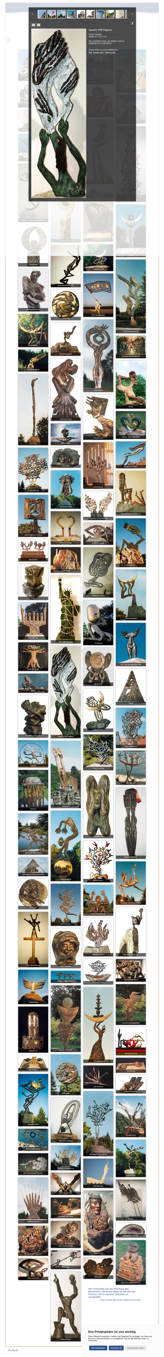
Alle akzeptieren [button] (98, 1348)
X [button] (132, 24)
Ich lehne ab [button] (116, 1348)
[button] (32, 14)
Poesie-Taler (110, 53)
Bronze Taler (98, 53)
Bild (90, 53)
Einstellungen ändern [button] (135, 1348)
